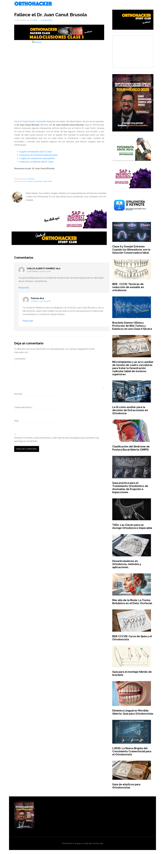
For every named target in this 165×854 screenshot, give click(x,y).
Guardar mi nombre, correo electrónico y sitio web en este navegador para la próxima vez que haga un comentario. (56, 439)
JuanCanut (38, 181)
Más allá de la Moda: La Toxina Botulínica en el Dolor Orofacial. (132, 602)
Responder (23, 287)
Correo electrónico (23, 407)
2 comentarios (46, 20)
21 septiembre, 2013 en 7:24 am (39, 271)
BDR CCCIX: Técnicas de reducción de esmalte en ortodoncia (128, 287)
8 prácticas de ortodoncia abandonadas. (38, 155)
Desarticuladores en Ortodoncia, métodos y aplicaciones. (126, 564)
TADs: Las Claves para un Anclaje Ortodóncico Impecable (132, 526)
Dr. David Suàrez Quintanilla (33, 121)
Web (16, 421)
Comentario (20, 359)
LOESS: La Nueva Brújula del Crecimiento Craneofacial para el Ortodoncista (131, 751)
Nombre (18, 394)
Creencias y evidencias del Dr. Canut (36, 161)
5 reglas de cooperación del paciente (37, 158)
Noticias (31, 179)
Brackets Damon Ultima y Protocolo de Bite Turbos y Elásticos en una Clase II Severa (132, 325)
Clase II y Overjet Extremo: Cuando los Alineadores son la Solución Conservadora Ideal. (131, 249)
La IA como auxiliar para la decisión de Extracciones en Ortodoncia (130, 410)
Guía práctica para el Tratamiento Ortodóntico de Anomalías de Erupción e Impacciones (130, 487)
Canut (30, 181)
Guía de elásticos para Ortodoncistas (126, 786)
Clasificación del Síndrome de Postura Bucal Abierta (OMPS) (131, 448)
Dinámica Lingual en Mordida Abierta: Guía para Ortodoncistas (132, 712)
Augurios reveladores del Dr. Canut (35, 151)
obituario (48, 181)
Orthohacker (82, 4)
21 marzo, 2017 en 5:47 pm (41, 301)
